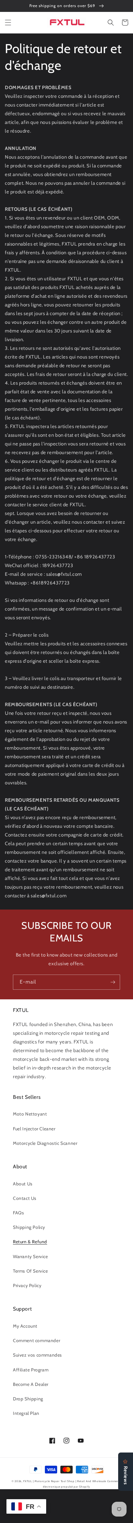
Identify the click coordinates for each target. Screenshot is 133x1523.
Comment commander (36, 1340)
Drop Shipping (28, 1399)
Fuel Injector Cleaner (34, 1129)
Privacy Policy (27, 1285)
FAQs (18, 1213)
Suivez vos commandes (37, 1355)
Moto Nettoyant (30, 1114)
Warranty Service (30, 1256)
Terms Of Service (30, 1271)
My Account (25, 1326)
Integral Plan (26, 1413)
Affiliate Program (30, 1370)
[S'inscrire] (113, 982)
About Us (23, 1184)
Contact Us (24, 1198)
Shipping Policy (29, 1227)
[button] (8, 22)
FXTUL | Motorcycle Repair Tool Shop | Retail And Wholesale (64, 1481)
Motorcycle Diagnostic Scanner (45, 1143)
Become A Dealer (30, 1384)
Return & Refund (30, 1242)
